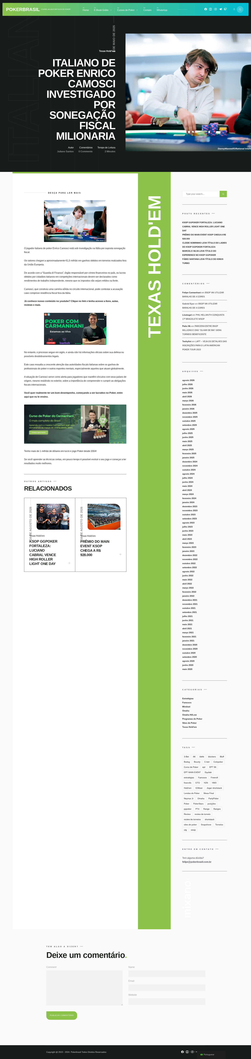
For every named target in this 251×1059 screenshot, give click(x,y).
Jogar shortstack (214, 788)
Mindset (186, 706)
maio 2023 (187, 535)
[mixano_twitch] (225, 10)
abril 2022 (187, 584)
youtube (64, 301)
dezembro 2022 (189, 555)
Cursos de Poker (126, 10)
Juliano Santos (65, 151)
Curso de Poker (191, 767)
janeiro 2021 (188, 640)
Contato (147, 10)
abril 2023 (187, 539)
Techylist (186, 341)
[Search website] (240, 9)
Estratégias (187, 698)
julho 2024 (187, 478)
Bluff (222, 756)
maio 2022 (187, 579)
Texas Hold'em (107, 51)
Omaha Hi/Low (189, 715)
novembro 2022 (190, 559)
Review (187, 814)
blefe (202, 756)
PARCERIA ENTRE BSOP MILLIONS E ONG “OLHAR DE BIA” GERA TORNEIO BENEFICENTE (201, 330)
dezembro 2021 (189, 600)
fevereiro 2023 (189, 547)
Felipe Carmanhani (191, 292)
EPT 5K (212, 767)
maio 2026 (187, 392)
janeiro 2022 (188, 596)
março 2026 (188, 400)
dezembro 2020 (189, 645)
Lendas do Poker (192, 793)
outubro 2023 (189, 514)
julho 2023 (187, 527)
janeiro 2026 (188, 409)
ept (203, 767)
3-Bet (186, 756)
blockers (212, 756)
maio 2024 (187, 486)
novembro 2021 (190, 604)
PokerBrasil (23, 9)
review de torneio (202, 814)
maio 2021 (187, 624)
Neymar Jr (188, 798)
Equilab (208, 772)
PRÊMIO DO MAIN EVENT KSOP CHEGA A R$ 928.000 (94, 548)
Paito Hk (186, 326)
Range (206, 809)
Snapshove (206, 824)
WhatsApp (162, 10)
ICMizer (199, 788)
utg (185, 830)
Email (131, 981)
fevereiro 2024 (189, 498)
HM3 (214, 783)
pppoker (187, 809)
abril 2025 (187, 445)
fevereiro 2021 (189, 636)
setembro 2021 (189, 612)
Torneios (219, 824)
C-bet (206, 762)
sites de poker (190, 824)
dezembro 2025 (189, 413)
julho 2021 (187, 616)
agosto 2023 (188, 523)
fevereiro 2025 (189, 453)
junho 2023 (187, 531)
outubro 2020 (189, 653)
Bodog (187, 762)
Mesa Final (209, 793)
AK (194, 756)
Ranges (217, 809)
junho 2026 (187, 388)
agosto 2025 (188, 429)
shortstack (209, 819)
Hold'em (187, 788)
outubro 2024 (189, 470)
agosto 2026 (188, 380)
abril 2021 (187, 628)
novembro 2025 (190, 417)
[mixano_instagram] (215, 10)
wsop (193, 830)
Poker (186, 804)
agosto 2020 (188, 661)
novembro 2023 (190, 510)
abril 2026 (187, 396)
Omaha (185, 711)
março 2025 (188, 449)
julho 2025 (187, 433)
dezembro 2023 (189, 506)
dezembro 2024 (189, 461)
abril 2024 (187, 490)
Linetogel (187, 315)
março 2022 (188, 588)
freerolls (187, 783)
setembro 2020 (189, 657)
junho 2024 (187, 482)
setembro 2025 (189, 425)
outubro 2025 (189, 421)
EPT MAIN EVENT (192, 772)
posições (212, 804)
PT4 (197, 809)
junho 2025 (187, 437)
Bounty (197, 762)
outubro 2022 (189, 563)
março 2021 (188, 632)
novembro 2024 (190, 466)
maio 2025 (187, 441)
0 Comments (86, 151)
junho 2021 (187, 620)
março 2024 (188, 494)
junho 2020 (187, 665)
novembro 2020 (190, 649)
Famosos (186, 702)
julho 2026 (187, 384)
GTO (197, 783)
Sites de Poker (189, 723)
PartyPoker (213, 798)
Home (86, 10)
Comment (51, 967)
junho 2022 (187, 575)
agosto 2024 (188, 474)
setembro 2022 (189, 567)
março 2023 (188, 543)
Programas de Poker (192, 719)
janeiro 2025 (188, 457)
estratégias (189, 777)
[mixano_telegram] (220, 10)
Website (132, 995)
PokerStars (198, 804)
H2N (206, 783)
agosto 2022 (188, 571)
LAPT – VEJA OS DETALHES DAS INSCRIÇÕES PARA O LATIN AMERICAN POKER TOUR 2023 (204, 345)
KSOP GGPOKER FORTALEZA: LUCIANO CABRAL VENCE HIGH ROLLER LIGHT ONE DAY (43, 552)
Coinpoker (218, 762)
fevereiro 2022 (189, 592)
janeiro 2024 (188, 502)
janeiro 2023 (188, 551)
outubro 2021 (189, 608)
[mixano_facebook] (206, 10)
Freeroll (214, 777)
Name (131, 967)
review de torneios (192, 819)
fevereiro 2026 (189, 405)
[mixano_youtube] (210, 10)
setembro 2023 (189, 518)
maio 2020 (187, 669)
